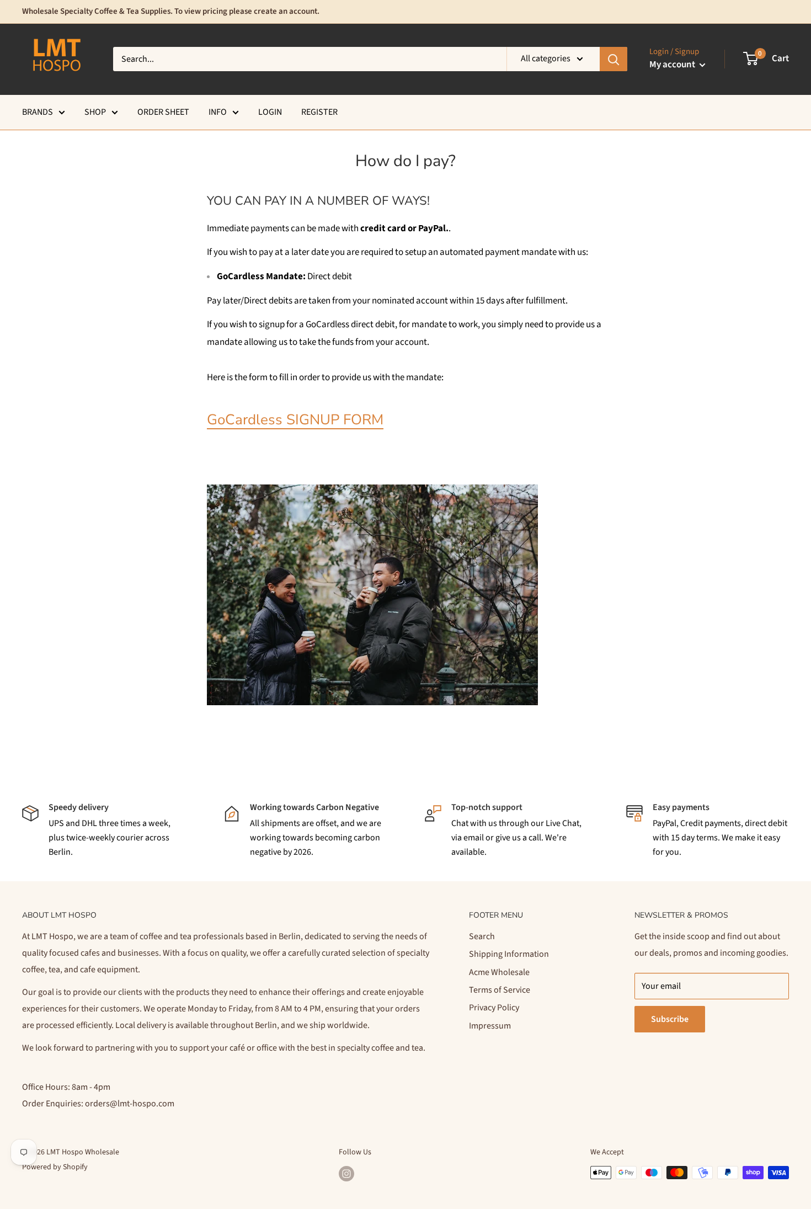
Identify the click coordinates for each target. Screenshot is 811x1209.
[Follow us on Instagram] (346, 1173)
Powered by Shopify (55, 1167)
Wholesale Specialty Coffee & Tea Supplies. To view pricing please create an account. (170, 11)
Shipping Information (509, 954)
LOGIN (270, 112)
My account (673, 64)
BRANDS (37, 112)
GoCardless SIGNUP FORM (295, 419)
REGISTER (319, 112)
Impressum (490, 1026)
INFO (218, 112)
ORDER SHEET (163, 112)
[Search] (613, 59)
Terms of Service (499, 990)
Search (482, 936)
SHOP (95, 112)
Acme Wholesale (499, 972)
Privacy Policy (494, 1008)
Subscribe (670, 1019)
